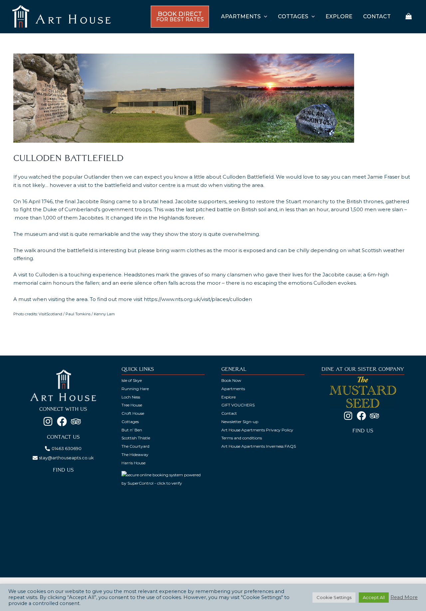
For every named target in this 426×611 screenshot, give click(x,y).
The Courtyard (135, 446)
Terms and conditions (241, 437)
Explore (228, 396)
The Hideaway (134, 454)
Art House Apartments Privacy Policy (257, 429)
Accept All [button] (374, 597)
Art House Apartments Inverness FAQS (258, 446)
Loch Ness (130, 396)
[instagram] (49, 421)
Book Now (231, 380)
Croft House (132, 413)
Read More (404, 597)
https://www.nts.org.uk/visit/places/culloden (198, 299)
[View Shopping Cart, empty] (409, 17)
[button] (264, 16)
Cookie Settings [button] (334, 597)
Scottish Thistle (135, 437)
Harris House (133, 462)
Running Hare (135, 388)
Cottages (130, 421)
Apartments (233, 388)
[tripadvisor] (77, 421)
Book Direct (180, 16)
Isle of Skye (131, 380)
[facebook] (63, 421)
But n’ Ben (131, 429)
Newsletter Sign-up (239, 421)
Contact (229, 413)
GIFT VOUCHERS (238, 404)
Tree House (131, 404)
